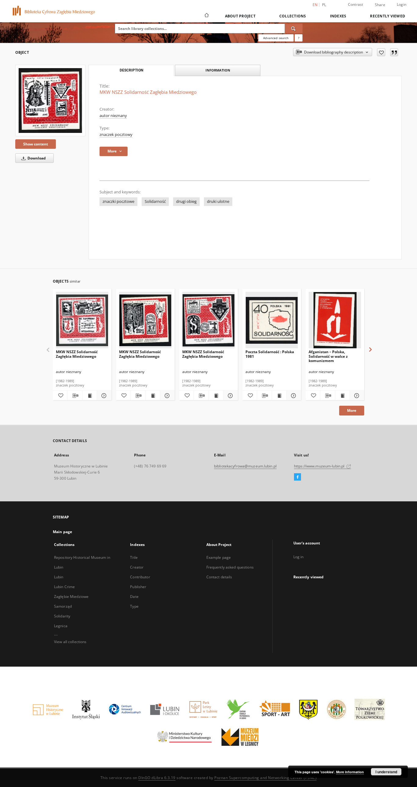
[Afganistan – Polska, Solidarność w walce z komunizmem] (335, 320)
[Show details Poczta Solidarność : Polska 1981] (293, 396)
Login (401, 4)
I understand (386, 771)
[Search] (294, 28)
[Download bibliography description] (74, 396)
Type (134, 606)
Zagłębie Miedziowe (71, 596)
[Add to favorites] (381, 52)
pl (324, 5)
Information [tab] (217, 70)
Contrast (355, 4)
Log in (298, 556)
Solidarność (155, 201)
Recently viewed (387, 16)
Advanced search (275, 38)
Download (36, 158)
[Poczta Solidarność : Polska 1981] (272, 320)
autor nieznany (113, 115)
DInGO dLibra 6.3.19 (157, 777)
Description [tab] (131, 70)
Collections (292, 16)
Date (134, 596)
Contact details (219, 577)
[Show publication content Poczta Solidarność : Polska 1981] (279, 396)
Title (134, 557)
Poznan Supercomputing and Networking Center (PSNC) (265, 777)
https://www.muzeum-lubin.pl (319, 466)
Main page (62, 531)
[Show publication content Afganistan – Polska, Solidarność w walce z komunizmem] (342, 396)
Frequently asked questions (230, 567)
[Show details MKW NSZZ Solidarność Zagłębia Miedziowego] (103, 396)
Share (380, 4)
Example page (218, 557)
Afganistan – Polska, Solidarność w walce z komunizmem (328, 356)
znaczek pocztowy (116, 134)
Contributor (140, 577)
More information (350, 772)
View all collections (70, 641)
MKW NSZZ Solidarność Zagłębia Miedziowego (77, 354)
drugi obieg (186, 201)
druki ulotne (218, 201)
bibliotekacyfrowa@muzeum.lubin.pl (245, 466)
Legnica (60, 625)
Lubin (58, 577)
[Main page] (206, 16)
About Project (240, 16)
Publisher (138, 586)
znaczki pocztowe (118, 201)
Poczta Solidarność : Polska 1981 (269, 354)
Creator (136, 567)
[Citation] (394, 52)
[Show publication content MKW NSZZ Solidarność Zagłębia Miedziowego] (89, 396)
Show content (35, 144)
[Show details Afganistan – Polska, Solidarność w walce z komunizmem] (356, 396)
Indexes (338, 16)
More (351, 410)
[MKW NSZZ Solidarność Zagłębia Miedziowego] (50, 100)
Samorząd (63, 606)
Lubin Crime (64, 586)
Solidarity (62, 616)
